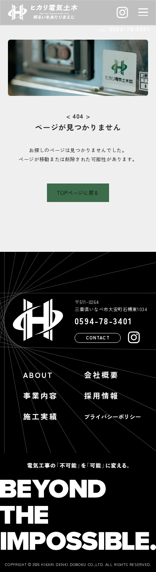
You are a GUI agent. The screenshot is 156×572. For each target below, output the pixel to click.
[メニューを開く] (143, 12)
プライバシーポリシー (112, 416)
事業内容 (40, 395)
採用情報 (101, 395)
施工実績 (40, 416)
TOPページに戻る (78, 192)
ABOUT (38, 374)
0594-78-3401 (129, 29)
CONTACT (98, 338)
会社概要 (101, 374)
